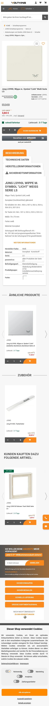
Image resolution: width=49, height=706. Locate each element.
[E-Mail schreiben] (46, 526)
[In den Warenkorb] (4, 39)
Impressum (24, 664)
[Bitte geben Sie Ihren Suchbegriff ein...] (45, 17)
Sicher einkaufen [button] (25, 583)
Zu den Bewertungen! (24, 614)
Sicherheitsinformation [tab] (24, 172)
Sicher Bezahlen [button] (24, 590)
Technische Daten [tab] (17, 159)
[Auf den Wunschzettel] (43, 43)
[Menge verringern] (4, 130)
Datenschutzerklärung (11, 571)
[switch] (8, 671)
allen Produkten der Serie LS (32, 260)
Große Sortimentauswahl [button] (24, 605)
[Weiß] (24, 277)
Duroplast (26, 252)
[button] (36, 2)
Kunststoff (35, 252)
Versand (21, 116)
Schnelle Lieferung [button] (24, 597)
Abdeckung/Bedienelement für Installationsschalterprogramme (32, 270)
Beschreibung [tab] (15, 153)
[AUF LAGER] (20, 486)
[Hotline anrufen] (46, 518)
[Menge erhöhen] (15, 130)
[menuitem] (12, 9)
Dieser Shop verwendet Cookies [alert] (24, 628)
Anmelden (34, 563)
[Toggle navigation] (2, 3)
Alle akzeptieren (24, 692)
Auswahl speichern (24, 699)
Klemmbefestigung (29, 264)
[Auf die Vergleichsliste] (36, 43)
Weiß (24, 249)
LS (23, 256)
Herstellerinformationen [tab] (23, 166)
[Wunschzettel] (40, 2)
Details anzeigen (24, 703)
